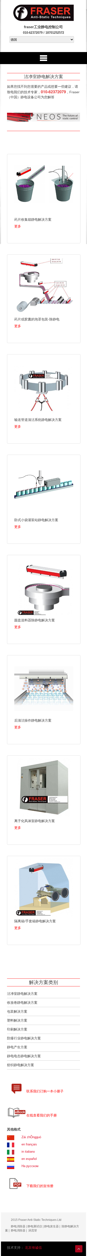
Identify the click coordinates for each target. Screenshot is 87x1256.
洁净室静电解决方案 (22, 994)
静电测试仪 (35, 1226)
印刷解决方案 (17, 1029)
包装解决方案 (17, 1011)
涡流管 (32, 1230)
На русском (30, 1166)
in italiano (28, 1151)
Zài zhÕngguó (31, 1137)
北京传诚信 (33, 1247)
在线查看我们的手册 (41, 1115)
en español (29, 1159)
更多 (17, 226)
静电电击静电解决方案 (24, 1056)
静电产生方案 (17, 1047)
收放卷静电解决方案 (22, 1002)
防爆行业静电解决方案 (24, 1038)
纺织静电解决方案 (20, 1065)
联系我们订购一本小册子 (45, 1091)
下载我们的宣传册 (39, 1186)
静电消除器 (18, 1226)
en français (29, 1144)
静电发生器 (51, 1226)
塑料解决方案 (17, 1020)
